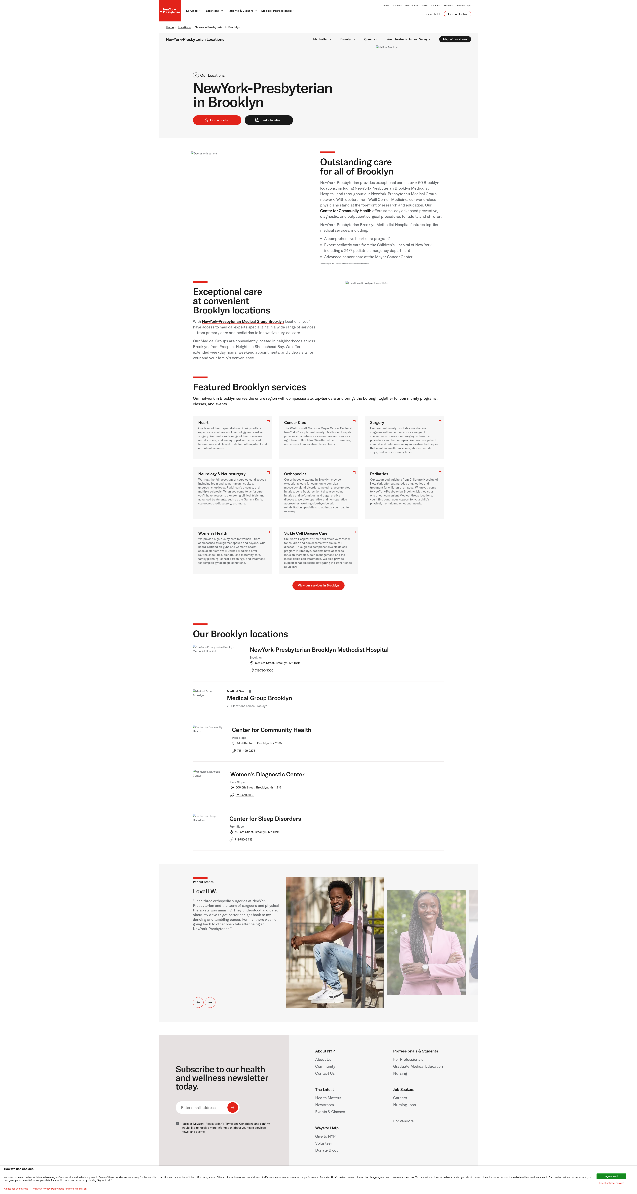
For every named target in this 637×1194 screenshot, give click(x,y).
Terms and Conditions (239, 1124)
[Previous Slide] (198, 1002)
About (386, 5)
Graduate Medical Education (418, 1066)
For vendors (403, 1120)
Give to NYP (411, 5)
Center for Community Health (345, 210)
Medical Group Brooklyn (259, 698)
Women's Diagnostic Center (267, 774)
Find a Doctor (457, 14)
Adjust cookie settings (16, 1188)
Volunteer (323, 1143)
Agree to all (611, 1176)
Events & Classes (330, 1111)
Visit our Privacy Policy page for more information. (60, 1188)
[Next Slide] (210, 1002)
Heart (203, 422)
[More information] (250, 691)
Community (325, 1066)
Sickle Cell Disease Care (305, 533)
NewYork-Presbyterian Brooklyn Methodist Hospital (319, 649)
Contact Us (325, 1073)
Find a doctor (219, 120)
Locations (184, 27)
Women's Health (212, 533)
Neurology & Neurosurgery (221, 473)
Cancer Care (295, 422)
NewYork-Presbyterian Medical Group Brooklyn (243, 321)
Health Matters (328, 1097)
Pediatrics (379, 473)
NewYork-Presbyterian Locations (195, 39)
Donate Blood (327, 1150)
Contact (435, 5)
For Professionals (408, 1059)
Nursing (400, 1073)
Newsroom (324, 1104)
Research (448, 5)
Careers (397, 5)
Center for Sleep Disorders (265, 818)
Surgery (377, 422)
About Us (323, 1059)
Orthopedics (295, 473)
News (424, 5)
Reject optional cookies (611, 1183)
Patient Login (464, 5)
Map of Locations (455, 39)
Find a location (271, 120)
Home (170, 27)
